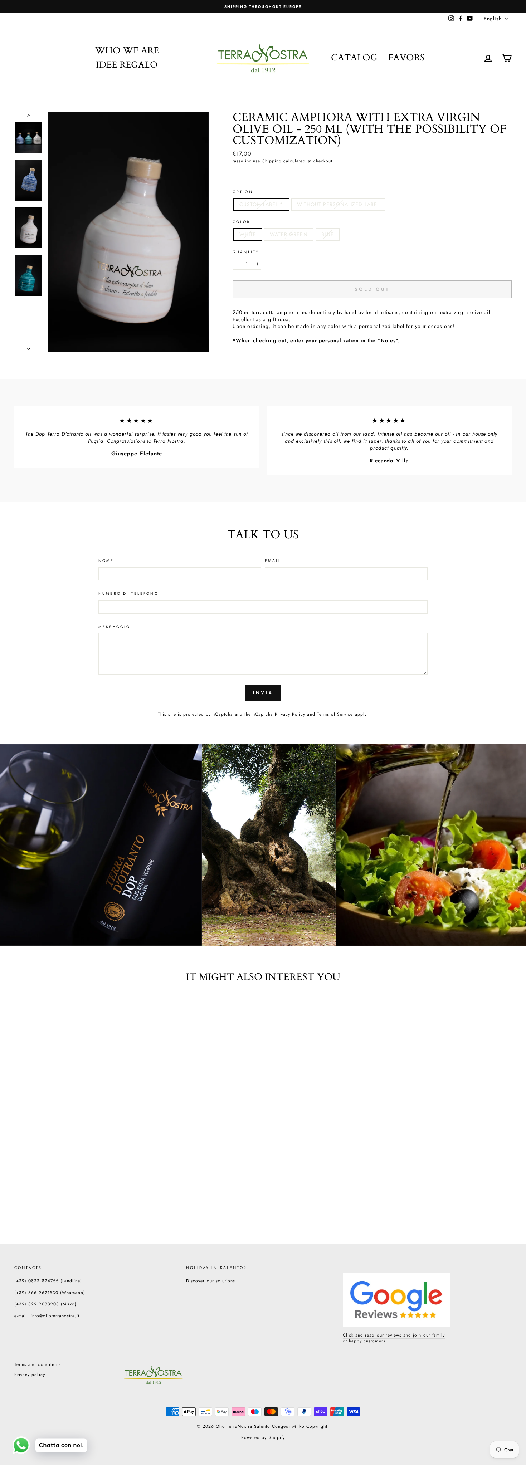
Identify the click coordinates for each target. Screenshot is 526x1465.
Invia (263, 692)
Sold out (60, 1186)
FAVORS (406, 58)
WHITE (247, 234)
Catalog (354, 58)
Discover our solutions (210, 1281)
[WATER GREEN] (61, 1201)
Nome (106, 560)
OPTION (243, 192)
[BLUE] (70, 1201)
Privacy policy (29, 1374)
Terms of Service (335, 714)
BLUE (327, 234)
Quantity (246, 252)
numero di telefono (128, 593)
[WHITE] (51, 1201)
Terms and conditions (37, 1364)
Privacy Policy (290, 714)
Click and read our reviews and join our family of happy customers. (394, 1338)
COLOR (241, 222)
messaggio (114, 626)
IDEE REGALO (127, 65)
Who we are (127, 50)
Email (273, 560)
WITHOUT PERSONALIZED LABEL (338, 204)
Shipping (272, 161)
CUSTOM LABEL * (261, 204)
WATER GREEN (289, 234)
